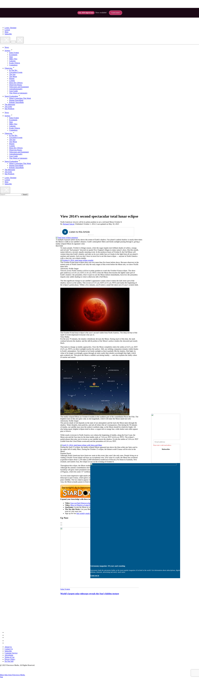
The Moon (13, 76)
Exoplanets (13, 55)
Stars (11, 57)
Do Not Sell (9, 661)
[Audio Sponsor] (114, 232)
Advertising (9, 655)
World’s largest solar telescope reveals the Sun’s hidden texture (89, 593)
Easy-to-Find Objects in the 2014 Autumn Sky (87, 503)
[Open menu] (13, 42)
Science (7, 51)
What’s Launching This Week (20, 98)
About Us (8, 647)
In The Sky (13, 70)
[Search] (5, 40)
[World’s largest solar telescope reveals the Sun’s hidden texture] (104, 587)
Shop (6, 32)
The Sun (12, 74)
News (7, 47)
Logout (7, 30)
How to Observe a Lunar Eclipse (82, 505)
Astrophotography (15, 89)
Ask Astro (8, 107)
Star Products (9, 109)
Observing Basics (15, 85)
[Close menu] (20, 40)
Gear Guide (13, 91)
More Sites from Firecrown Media (12, 675)
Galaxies (12, 61)
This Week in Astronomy (18, 93)
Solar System (14, 53)
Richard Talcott (68, 224)
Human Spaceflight (16, 100)
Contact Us (9, 649)
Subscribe (8, 34)
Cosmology (13, 65)
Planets (11, 79)
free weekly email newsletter (86, 513)
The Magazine (10, 104)
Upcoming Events (15, 72)
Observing (8, 68)
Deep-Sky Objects (16, 83)
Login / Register (10, 28)
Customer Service (11, 653)
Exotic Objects (14, 63)
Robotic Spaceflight (16, 102)
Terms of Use (9, 657)
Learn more (115, 13)
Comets (12, 81)
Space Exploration (11, 96)
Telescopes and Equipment (19, 87)
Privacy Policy (10, 659)
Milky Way (13, 59)
